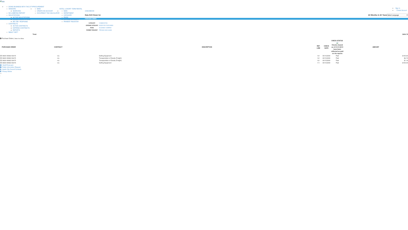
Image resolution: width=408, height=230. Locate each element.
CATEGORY (68, 15)
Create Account (402, 10)
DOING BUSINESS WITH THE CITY (20, 7)
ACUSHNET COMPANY (105, 28)
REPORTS (16, 30)
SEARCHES (17, 11)
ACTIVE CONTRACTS (20, 26)
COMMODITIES (103, 23)
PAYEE (66, 17)
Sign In (397, 8)
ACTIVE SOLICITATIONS (21, 17)
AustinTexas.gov (7, 65)
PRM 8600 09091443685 (105, 30)
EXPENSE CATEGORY (71, 19)
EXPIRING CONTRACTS (21, 28)
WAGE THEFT (13, 32)
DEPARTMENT (69, 13)
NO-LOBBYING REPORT (16, 13)
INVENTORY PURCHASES (106, 25)
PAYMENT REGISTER (71, 21)
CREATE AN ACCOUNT (45, 11)
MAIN (39, 9)
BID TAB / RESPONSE (20, 21)
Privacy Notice (6, 71)
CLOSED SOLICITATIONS (21, 19)
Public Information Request (11, 67)
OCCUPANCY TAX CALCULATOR (48, 13)
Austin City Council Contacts (11, 69)
